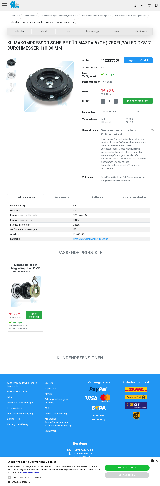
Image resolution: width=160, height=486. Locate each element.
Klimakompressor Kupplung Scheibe (90, 239)
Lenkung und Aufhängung (20, 413)
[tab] (25, 197)
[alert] (80, 471)
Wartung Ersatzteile (17, 391)
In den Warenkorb (137, 100)
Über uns (49, 383)
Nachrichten (51, 431)
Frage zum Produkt (138, 60)
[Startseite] (10, 5)
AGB (47, 408)
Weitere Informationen (30, 472)
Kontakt (48, 394)
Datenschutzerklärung (56, 413)
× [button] (156, 461)
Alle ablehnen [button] (127, 475)
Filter (9, 397)
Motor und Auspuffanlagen (20, 402)
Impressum (50, 388)
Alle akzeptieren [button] (127, 467)
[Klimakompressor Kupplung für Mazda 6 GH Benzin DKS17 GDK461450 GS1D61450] (25, 291)
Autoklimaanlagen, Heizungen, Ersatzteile (22, 384)
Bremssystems (14, 408)
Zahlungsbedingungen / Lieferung (56, 401)
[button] (24, 86)
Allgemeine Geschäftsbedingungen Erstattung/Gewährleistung (58, 422)
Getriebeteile (13, 419)
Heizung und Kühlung (17, 424)
